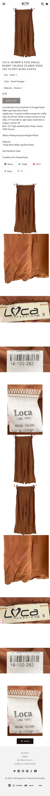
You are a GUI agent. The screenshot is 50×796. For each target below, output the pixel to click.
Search (25, 753)
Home (25, 756)
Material (8, 88)
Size (6, 75)
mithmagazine (19, 778)
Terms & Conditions (25, 764)
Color (6, 81)
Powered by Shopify (36, 778)
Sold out (11, 100)
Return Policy (25, 760)
